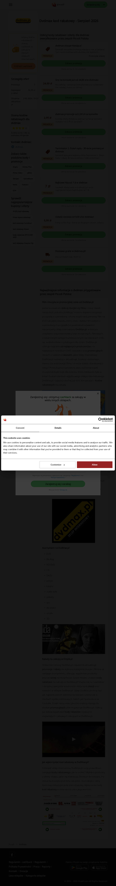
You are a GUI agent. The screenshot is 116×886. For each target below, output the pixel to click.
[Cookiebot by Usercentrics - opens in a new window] (100, 420)
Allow (94, 464)
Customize (56, 464)
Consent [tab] (20, 428)
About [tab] (96, 428)
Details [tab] (58, 428)
